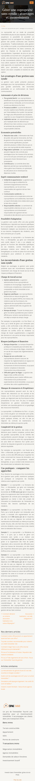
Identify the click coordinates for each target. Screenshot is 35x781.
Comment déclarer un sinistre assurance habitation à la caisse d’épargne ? (9, 618)
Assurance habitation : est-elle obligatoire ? (25, 616)
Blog (4, 26)
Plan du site (17, 780)
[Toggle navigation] (32, 2)
